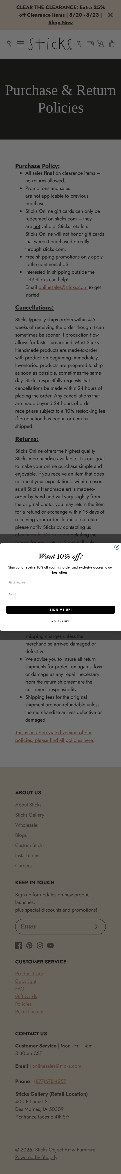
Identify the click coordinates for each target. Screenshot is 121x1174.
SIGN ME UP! (60, 610)
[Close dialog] (117, 547)
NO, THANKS (60, 621)
